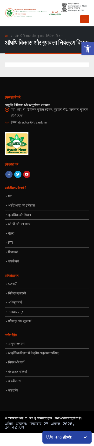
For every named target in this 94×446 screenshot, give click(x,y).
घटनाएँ (12, 283)
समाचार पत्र (15, 311)
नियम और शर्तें (16, 362)
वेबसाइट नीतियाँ (17, 371)
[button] (87, 48)
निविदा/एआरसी (17, 293)
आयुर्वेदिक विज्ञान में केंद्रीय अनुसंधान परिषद (33, 352)
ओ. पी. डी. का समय (19, 223)
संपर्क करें (13, 261)
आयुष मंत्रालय (16, 343)
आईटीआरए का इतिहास (21, 205)
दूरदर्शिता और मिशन (19, 214)
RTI (10, 242)
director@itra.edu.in (32, 122)
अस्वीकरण (14, 380)
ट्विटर (17, 174)
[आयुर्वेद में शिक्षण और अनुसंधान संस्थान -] (33, 13)
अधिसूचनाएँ (15, 302)
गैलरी (11, 233)
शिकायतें (13, 251)
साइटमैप (13, 390)
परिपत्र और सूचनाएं (19, 320)
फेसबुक (9, 174)
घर (10, 196)
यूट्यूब (26, 174)
